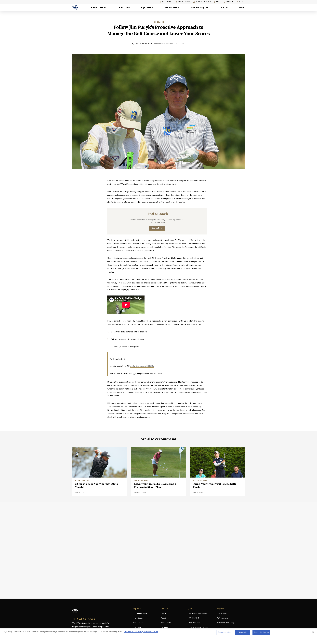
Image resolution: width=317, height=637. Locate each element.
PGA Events (137, 627)
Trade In (228, 2)
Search (242, 2)
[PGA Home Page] (75, 7)
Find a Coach (123, 7)
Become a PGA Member (198, 613)
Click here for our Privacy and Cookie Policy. (141, 632)
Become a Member (203, 2)
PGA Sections (194, 622)
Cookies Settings (224, 632)
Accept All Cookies (261, 632)
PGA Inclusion (222, 618)
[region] (158, 632)
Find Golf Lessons (97, 7)
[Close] (313, 632)
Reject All (242, 632)
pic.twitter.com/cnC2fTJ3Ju (142, 366)
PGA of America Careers (198, 627)
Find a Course (138, 622)
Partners (164, 627)
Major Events (147, 7)
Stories (224, 7)
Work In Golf (194, 618)
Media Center (166, 622)
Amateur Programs (200, 7)
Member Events (171, 7)
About (242, 7)
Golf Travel (167, 2)
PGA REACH (221, 613)
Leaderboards (184, 2)
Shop (217, 2)
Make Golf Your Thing (225, 622)
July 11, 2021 (156, 373)
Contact (164, 613)
